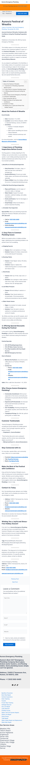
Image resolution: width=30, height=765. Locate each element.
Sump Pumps (5, 716)
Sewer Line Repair (6, 714)
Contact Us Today (8, 103)
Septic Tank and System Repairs (10, 712)
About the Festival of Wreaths (11, 84)
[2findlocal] (15, 685)
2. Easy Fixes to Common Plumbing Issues (15, 89)
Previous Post (15, 579)
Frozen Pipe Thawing (7, 702)
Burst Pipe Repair (6, 695)
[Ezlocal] (17, 685)
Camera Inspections (7, 697)
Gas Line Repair (6, 706)
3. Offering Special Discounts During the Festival (14, 92)
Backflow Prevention (7, 693)
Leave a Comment (7, 27)
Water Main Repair (6, 722)
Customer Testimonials (10, 96)
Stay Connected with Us (10, 98)
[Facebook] (12, 685)
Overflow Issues (6, 710)
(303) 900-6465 (22, 6)
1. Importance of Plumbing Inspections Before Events (14, 86)
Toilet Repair (5, 718)
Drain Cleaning (6, 699)
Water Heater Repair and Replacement (12, 720)
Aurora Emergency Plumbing (10, 2)
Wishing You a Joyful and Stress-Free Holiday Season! (14, 106)
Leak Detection (6, 708)
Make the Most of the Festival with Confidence (13, 101)
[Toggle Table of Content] (25, 81)
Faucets (4, 701)
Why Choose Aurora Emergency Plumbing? (15, 94)
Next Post (15, 582)
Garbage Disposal (6, 704)
